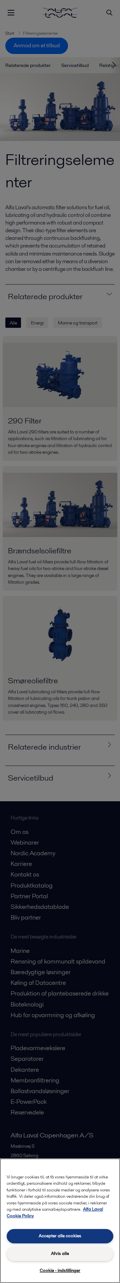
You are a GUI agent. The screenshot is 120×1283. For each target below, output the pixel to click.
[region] (60, 1220)
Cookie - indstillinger (60, 1270)
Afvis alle (60, 1253)
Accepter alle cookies (60, 1236)
